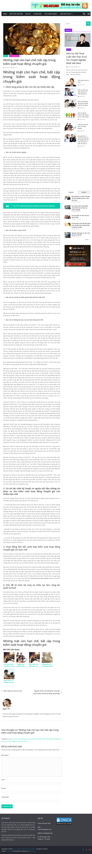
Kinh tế (5, 56)
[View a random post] (88, 14)
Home (5, 14)
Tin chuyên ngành (50, 14)
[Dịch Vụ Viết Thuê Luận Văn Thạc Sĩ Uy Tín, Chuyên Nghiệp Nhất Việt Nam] (78, 40)
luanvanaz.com (48, 833)
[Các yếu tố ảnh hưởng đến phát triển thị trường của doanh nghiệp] (68, 206)
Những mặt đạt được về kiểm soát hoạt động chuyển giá (37, 206)
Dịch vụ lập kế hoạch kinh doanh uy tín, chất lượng (83, 115)
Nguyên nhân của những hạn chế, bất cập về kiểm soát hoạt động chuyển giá (46, 692)
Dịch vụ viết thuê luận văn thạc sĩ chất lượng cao (83, 92)
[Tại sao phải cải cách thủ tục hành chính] (68, 216)
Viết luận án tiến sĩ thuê (83, 81)
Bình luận (5, 755)
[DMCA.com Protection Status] (64, 818)
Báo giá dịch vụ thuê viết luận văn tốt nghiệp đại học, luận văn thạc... (81, 198)
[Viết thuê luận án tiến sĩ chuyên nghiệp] (70, 128)
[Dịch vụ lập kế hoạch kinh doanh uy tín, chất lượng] (70, 116)
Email (3, 788)
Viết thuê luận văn (16, 14)
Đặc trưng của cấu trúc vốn (13, 691)
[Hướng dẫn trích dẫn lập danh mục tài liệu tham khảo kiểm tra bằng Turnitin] (68, 224)
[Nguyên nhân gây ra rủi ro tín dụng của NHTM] (68, 233)
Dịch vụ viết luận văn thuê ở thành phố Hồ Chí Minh (83, 103)
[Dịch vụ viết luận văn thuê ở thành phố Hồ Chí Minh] (70, 104)
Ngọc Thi (15, 67)
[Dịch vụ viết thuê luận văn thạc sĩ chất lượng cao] (70, 93)
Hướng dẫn (38, 14)
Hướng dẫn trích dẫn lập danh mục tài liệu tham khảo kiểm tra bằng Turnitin (81, 225)
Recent (84, 192)
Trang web (5, 797)
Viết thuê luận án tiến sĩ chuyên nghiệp (83, 126)
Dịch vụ (28, 14)
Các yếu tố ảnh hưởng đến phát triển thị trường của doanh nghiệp (80, 208)
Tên (3, 780)
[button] (72, 14)
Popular (71, 192)
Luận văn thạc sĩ (65, 14)
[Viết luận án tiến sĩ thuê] (70, 82)
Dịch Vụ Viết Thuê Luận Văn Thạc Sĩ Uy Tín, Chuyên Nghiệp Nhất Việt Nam (76, 58)
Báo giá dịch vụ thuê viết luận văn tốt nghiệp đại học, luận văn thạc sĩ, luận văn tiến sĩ (83, 139)
